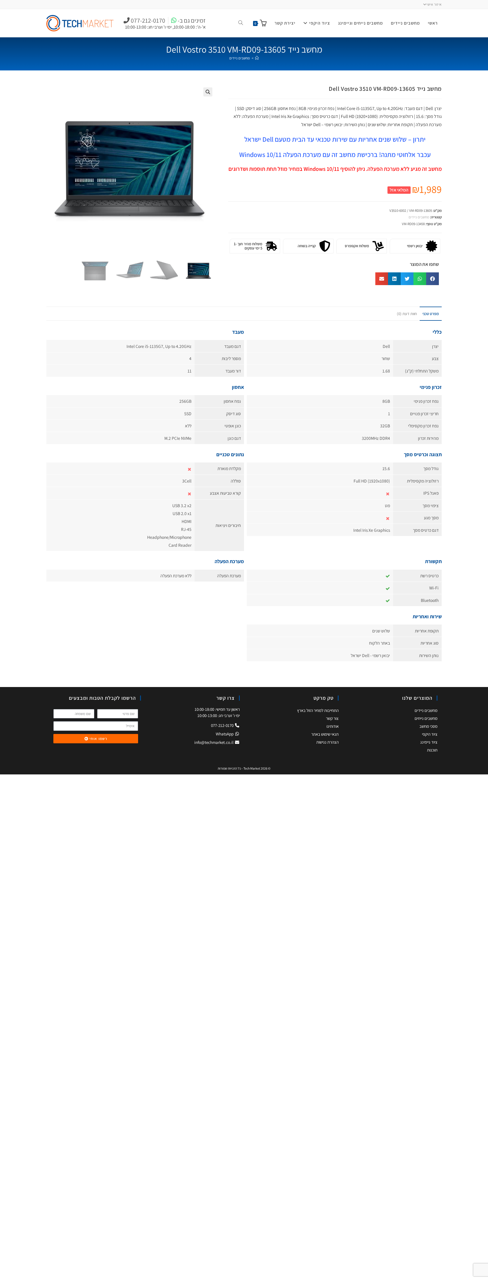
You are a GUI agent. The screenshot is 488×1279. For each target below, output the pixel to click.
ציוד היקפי (429, 734)
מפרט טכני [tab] (430, 313)
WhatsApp (225, 734)
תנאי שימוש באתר (325, 734)
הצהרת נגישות (327, 742)
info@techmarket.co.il (214, 742)
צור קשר (332, 718)
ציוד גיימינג (428, 742)
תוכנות (432, 750)
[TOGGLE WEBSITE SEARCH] (240, 23)
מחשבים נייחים (426, 718)
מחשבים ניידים (239, 58)
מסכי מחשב (428, 726)
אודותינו (332, 726)
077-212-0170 (222, 725)
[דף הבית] (257, 58)
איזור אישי (434, 4)
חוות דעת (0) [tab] (407, 313)
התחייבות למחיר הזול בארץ (318, 710)
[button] (207, 91)
